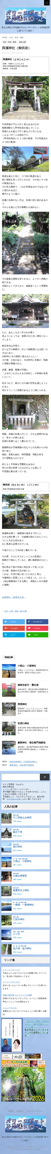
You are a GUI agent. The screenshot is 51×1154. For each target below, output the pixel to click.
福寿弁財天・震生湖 (28, 685)
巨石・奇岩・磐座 (11, 611)
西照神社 (22, 704)
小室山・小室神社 (27, 665)
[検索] (45, 777)
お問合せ (20, 1111)
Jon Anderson (12, 799)
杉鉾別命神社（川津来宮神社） (24, 761)
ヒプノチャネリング (11, 970)
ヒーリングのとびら (11, 982)
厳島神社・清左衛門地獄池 (31, 742)
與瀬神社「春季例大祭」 (14, 597)
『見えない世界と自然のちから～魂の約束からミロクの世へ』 (37, 1024)
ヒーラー (6, 789)
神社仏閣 (23, 611)
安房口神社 (23, 723)
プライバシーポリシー (35, 1111)
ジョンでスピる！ (10, 1008)
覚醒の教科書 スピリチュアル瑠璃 (17, 995)
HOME (10, 1111)
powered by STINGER (32, 1149)
